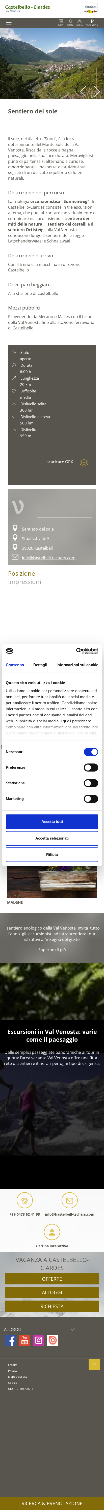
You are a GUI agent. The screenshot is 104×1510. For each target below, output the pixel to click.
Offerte (52, 1279)
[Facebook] (10, 1340)
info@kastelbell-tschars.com (48, 558)
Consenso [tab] (15, 665)
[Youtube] (24, 1340)
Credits (12, 1365)
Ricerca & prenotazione (52, 1503)
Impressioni (24, 581)
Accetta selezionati (52, 838)
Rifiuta (52, 854)
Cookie (12, 1382)
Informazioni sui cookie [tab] (77, 665)
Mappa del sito (18, 1376)
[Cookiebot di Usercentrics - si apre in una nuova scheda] (76, 651)
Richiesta (52, 1306)
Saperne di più (52, 949)
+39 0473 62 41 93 (25, 1214)
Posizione (21, 573)
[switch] (91, 767)
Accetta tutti (52, 821)
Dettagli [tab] (40, 665)
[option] (52, 63)
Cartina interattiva (52, 1246)
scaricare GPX (60, 462)
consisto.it (14, 1397)
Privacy (12, 1370)
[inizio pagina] (94, 1364)
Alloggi (52, 1292)
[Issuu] (52, 1340)
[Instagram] (38, 1340)
